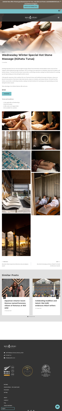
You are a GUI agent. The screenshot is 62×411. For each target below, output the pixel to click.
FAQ (5, 403)
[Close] (61, 1)
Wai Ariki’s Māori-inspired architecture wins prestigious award (15, 264)
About (5, 397)
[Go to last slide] (4, 297)
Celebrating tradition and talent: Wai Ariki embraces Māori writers (46, 303)
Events (3, 52)
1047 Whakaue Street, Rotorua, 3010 (14, 352)
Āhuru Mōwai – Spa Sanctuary (12, 387)
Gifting (6, 392)
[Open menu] (58, 17)
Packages (6, 390)
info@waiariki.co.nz (10, 358)
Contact (6, 400)
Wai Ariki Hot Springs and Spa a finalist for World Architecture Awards (48, 264)
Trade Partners (8, 405)
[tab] (27, 316)
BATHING (6, 384)
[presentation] (15, 288)
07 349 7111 (8, 355)
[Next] (57, 297)
